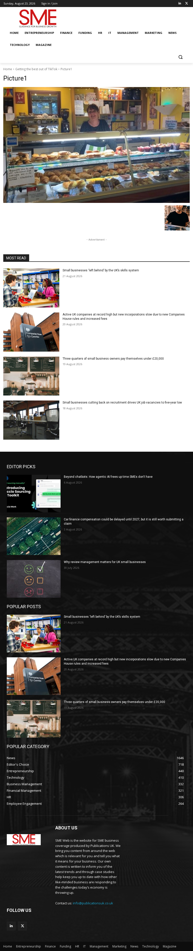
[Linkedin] (179, 4)
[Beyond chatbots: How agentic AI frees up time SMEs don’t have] (34, 493)
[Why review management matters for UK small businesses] (34, 579)
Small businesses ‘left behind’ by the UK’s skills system (101, 270)
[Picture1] (96, 145)
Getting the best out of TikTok (36, 69)
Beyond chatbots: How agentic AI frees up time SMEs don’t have (108, 477)
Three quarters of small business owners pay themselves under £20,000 (113, 358)
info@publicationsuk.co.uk (93, 903)
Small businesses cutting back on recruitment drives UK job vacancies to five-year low (122, 402)
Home (7, 69)
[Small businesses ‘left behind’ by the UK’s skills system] (31, 287)
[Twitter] (186, 4)
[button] (180, 57)
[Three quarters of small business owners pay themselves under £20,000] (31, 376)
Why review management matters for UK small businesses (105, 562)
